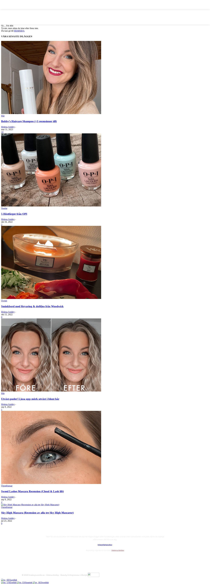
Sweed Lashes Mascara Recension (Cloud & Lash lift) (32, 491)
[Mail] (40, 557)
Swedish (13, 580)
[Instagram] (32, 557)
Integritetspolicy (105, 545)
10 (2, 132)
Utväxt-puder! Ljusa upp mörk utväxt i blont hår (30, 398)
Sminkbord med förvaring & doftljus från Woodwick (32, 306)
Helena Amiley (8, 127)
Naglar (4, 208)
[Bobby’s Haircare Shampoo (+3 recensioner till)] (51, 113)
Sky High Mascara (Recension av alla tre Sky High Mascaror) (37, 512)
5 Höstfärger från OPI (14, 213)
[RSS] (47, 557)
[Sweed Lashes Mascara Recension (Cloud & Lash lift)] (51, 483)
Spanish (29, 582)
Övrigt (4, 301)
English (13, 582)
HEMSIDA (19, 31)
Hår (3, 116)
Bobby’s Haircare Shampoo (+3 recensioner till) (29, 121)
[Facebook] (24, 557)
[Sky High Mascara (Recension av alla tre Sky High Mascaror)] (30, 504)
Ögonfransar (6, 486)
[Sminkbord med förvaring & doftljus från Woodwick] (51, 298)
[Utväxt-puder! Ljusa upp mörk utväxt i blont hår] (51, 391)
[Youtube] (55, 557)
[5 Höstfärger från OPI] (51, 205)
